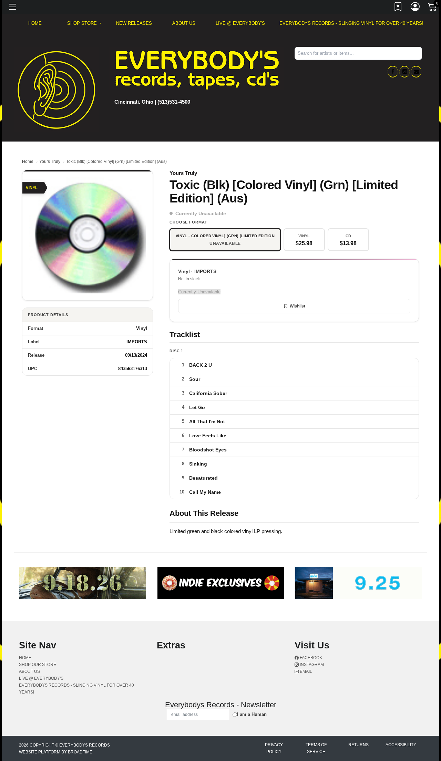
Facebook (310, 657)
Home (27, 161)
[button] (84, 23)
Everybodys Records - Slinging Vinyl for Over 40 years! (351, 23)
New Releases (134, 23)
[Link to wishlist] (398, 8)
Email (305, 671)
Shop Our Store (37, 664)
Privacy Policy (274, 748)
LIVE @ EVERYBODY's (240, 23)
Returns (358, 744)
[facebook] (393, 71)
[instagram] (404, 71)
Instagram (311, 664)
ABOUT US (183, 23)
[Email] (416, 71)
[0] (432, 8)
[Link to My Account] (415, 8)
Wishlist (297, 306)
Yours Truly (49, 161)
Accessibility (401, 744)
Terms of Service (316, 748)
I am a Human (252, 714)
